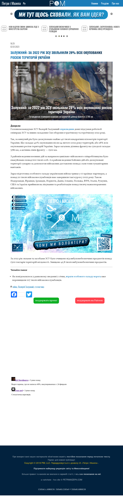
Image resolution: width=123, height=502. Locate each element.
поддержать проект (46, 300)
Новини (94, 3)
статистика (39, 287)
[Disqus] (61, 340)
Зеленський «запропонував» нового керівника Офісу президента (104, 28)
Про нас (115, 3)
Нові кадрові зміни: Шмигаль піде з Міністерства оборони (24, 28)
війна (15, 287)
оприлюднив (67, 129)
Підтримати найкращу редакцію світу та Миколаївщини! (61, 468)
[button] (56, 36)
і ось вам (87, 473)
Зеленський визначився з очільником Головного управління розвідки (64, 29)
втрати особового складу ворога (83, 276)
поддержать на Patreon (90, 300)
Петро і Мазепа (11, 3)
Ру (24, 3)
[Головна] (57, 3)
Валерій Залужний (26, 287)
